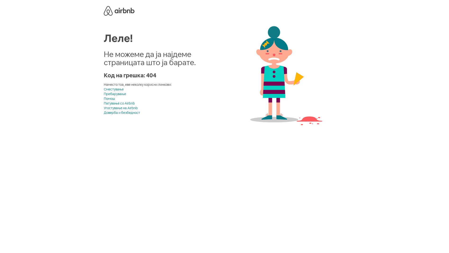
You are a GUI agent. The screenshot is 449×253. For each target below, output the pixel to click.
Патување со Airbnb (119, 103)
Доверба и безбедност (122, 113)
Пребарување (115, 94)
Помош (109, 99)
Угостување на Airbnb (121, 108)
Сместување (114, 89)
